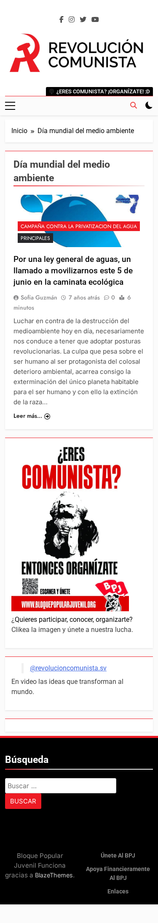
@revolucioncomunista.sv (68, 668)
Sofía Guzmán (39, 297)
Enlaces (118, 891)
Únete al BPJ (118, 855)
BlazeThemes (54, 875)
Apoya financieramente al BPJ (118, 874)
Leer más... (27, 415)
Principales (35, 238)
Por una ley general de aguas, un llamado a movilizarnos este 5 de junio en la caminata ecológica (73, 270)
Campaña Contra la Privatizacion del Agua (79, 226)
